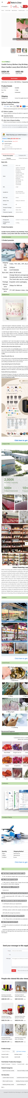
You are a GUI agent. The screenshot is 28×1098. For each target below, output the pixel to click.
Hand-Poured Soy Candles (8, 1070)
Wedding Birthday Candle (8, 1084)
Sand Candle (17, 1057)
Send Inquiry (14, 78)
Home (2, 10)
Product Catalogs (22, 1051)
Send (14, 970)
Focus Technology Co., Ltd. (18, 1092)
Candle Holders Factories (8, 1077)
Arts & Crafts (7, 10)
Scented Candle (22, 10)
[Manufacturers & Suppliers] (14, 2)
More (2, 1087)
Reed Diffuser (14, 10)
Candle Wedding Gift (21, 1084)
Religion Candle (4, 1057)
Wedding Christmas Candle (22, 1081)
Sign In (3, 148)
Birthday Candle (18, 1054)
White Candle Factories (8, 1081)
